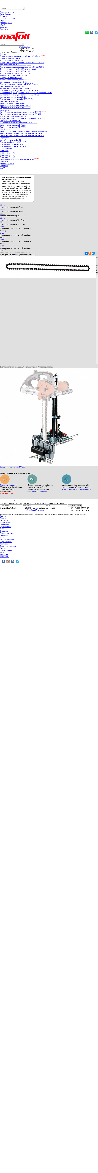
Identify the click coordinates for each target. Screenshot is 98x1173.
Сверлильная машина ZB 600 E (13, 127)
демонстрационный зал (37, 491)
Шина (2, 205)
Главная (3, 516)
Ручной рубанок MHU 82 (10, 140)
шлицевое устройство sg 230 (22, 252)
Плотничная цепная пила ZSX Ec (13, 97)
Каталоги (4, 166)
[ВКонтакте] (86, 253)
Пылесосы (4, 151)
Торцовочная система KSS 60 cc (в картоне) (18, 69)
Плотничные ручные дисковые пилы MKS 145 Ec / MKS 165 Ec (26, 93)
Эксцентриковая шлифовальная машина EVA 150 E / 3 (22, 133)
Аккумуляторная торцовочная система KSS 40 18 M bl (22, 63)
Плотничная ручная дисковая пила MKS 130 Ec (19, 91)
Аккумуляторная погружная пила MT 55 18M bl (22, 80)
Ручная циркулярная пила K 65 (12, 86)
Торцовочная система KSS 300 (12, 60)
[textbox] (12, 8)
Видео (2, 25)
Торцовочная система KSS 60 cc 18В (15, 71)
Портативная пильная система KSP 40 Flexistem (19, 84)
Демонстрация (6, 23)
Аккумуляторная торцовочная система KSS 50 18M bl (24, 67)
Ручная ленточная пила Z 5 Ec (12, 101)
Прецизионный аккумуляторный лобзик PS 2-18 (22, 56)
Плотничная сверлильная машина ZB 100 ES (18, 123)
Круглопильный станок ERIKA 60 (14, 103)
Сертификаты (5, 14)
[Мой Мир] (93, 253)
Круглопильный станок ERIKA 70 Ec (15, 108)
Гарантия (4, 16)
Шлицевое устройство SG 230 (12, 467)
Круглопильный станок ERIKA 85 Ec (15, 106)
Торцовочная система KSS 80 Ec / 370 (15, 73)
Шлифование (5, 129)
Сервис (3, 20)
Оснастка (4, 161)
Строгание (4, 138)
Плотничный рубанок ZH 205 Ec (13, 142)
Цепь (2, 226)
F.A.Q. (2, 168)
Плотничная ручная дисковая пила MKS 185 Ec (19, 95)
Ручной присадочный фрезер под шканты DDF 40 (23, 112)
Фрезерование (6, 149)
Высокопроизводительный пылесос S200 (19, 159)
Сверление (4, 110)
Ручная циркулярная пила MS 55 (13, 82)
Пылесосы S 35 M (7, 157)
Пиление (3, 54)
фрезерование (9, 252)
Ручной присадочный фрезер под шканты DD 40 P (20, 114)
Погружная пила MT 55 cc (11, 78)
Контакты (4, 29)
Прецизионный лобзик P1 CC (12, 58)
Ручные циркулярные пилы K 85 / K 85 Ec (17, 88)
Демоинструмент (7, 164)
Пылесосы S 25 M (7, 153)
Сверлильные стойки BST (10, 121)
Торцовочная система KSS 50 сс (15, 65)
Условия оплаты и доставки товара (76, 489)
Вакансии (4, 27)
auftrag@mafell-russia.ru (34, 510)
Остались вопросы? (8, 485)
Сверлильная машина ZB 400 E (13, 125)
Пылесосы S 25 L (7, 155)
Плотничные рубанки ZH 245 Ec (13, 144)
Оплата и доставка (7, 18)
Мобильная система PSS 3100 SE (13, 75)
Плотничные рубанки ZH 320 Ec (13, 146)
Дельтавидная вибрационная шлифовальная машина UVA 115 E (26, 131)
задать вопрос (24, 47)
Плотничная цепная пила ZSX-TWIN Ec (16, 99)
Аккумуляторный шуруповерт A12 (14, 116)
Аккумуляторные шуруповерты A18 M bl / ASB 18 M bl (22, 118)
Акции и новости (7, 12)
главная (2, 252)
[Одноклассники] (89, 253)
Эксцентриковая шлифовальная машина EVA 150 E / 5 (22, 136)
